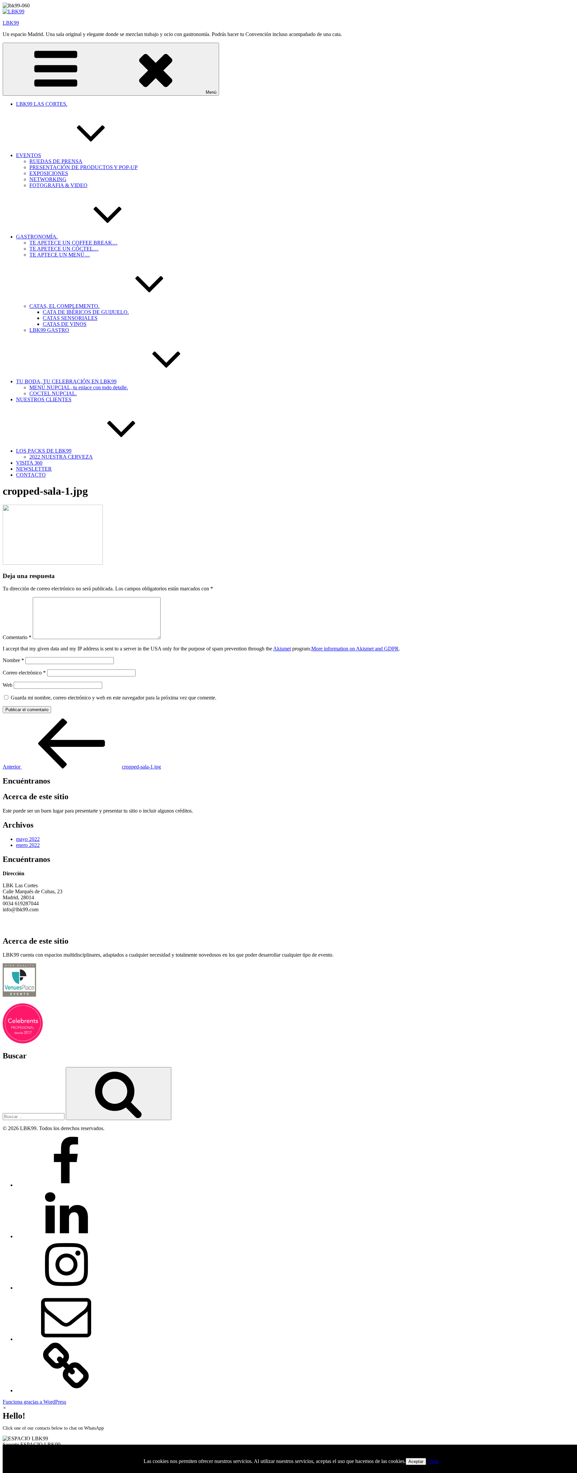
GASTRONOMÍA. (37, 236)
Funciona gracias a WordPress (34, 1402)
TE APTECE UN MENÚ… (59, 255)
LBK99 (11, 23)
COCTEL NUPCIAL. (53, 393)
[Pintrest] (66, 1390)
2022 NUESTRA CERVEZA (61, 457)
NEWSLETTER (34, 469)
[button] (288, 1442)
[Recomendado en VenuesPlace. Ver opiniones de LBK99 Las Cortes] (19, 995)
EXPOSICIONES (48, 173)
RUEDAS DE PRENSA (55, 161)
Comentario (17, 637)
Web (7, 685)
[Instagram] (66, 1288)
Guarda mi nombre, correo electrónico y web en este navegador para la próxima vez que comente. (113, 697)
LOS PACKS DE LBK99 (43, 451)
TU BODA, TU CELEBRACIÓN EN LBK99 (66, 381)
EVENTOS (28, 155)
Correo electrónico (24, 672)
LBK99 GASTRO (49, 330)
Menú (211, 92)
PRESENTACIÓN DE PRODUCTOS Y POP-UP (83, 167)
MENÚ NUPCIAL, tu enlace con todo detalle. (78, 387)
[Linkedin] (66, 1236)
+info (433, 1461)
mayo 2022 (28, 839)
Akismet (282, 648)
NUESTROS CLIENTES (43, 399)
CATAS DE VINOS (64, 324)
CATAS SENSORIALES (70, 318)
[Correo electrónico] (66, 1339)
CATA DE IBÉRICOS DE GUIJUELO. (86, 312)
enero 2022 (28, 845)
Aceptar (415, 1461)
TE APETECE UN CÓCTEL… (64, 249)
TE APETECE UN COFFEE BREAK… (73, 243)
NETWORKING (47, 179)
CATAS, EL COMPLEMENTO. (64, 306)
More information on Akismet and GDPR (355, 648)
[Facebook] (66, 1185)
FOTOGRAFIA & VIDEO (58, 185)
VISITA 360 (29, 463)
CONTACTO (31, 475)
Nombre (13, 660)
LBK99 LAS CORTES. (41, 104)
